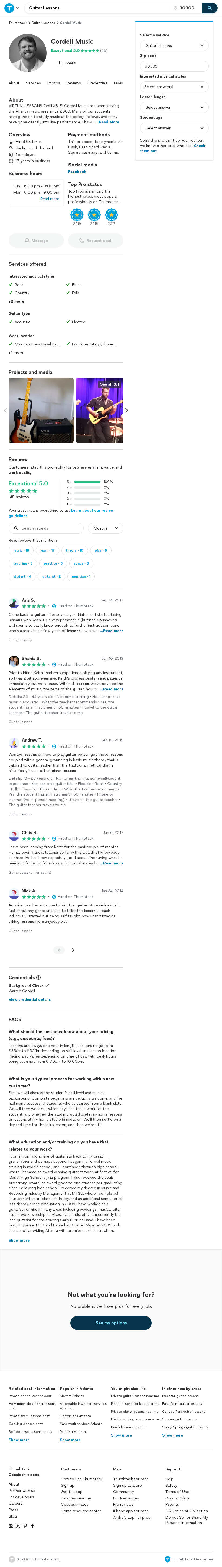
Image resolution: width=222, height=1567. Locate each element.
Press (13, 1510)
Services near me (76, 1498)
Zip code (148, 55)
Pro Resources (126, 1498)
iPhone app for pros (131, 1511)
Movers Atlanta (72, 1396)
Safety (171, 1485)
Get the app (72, 1491)
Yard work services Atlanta (81, 1424)
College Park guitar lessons (183, 1412)
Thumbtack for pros (131, 1479)
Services (33, 83)
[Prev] (59, 950)
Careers (15, 1503)
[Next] (73, 950)
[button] (28, 53)
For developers (22, 1497)
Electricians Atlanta (75, 1416)
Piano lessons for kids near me (135, 1404)
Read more (49, 199)
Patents (172, 1504)
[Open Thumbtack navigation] (12, 8)
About (14, 83)
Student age (151, 117)
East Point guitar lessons (182, 1404)
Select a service (154, 35)
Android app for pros (131, 1517)
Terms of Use (177, 1491)
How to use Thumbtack (81, 1479)
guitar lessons (43, 23)
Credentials (97, 83)
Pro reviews (123, 1504)
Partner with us (22, 1490)
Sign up (67, 1485)
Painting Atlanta (73, 1432)
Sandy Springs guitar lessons (185, 1427)
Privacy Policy (177, 1498)
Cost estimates (74, 1504)
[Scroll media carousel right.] (126, 410)
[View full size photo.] (41, 410)
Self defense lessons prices (30, 1432)
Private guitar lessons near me (135, 1396)
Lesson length (152, 97)
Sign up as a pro (127, 1485)
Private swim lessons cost (29, 1416)
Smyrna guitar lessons (179, 1419)
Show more (19, 1440)
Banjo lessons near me (128, 1427)
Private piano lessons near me (134, 1412)
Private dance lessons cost (30, 1396)
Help (169, 1479)
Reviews (74, 83)
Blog (13, 1516)
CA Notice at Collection (186, 1511)
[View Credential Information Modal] (38, 977)
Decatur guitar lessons (180, 1396)
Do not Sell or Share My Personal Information (186, 1520)
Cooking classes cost (26, 1424)
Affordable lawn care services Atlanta (83, 1406)
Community (123, 1491)
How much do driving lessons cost (32, 1406)
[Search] (210, 8)
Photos (53, 83)
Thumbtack (18, 23)
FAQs (118, 83)
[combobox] (98, 8)
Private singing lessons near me (136, 1419)
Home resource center (81, 1511)
